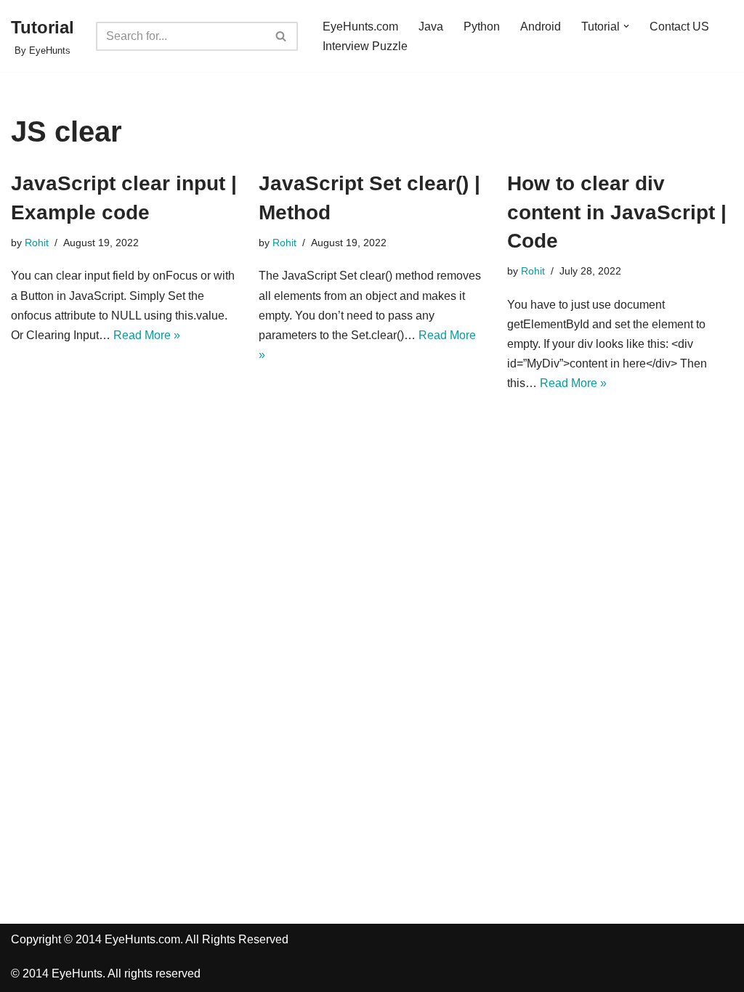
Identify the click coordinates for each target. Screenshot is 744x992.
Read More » (146, 335)
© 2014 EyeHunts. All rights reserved (106, 973)
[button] (626, 26)
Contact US (679, 26)
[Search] (281, 36)
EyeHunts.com (360, 26)
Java (430, 26)
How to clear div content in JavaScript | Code (617, 211)
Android (540, 26)
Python (482, 26)
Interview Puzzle (365, 46)
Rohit (37, 242)
